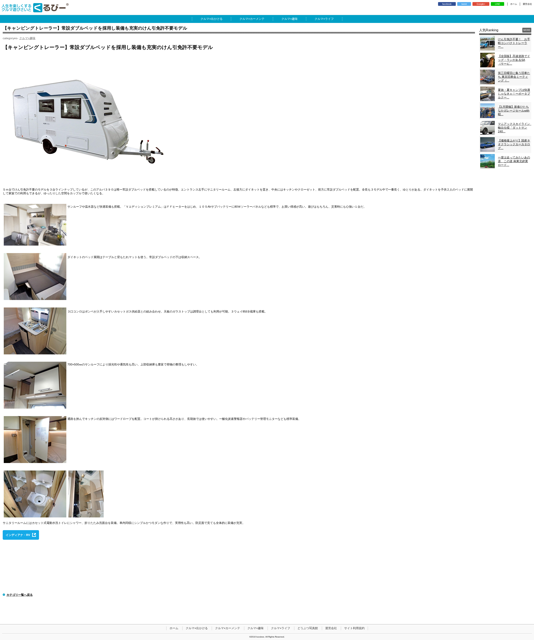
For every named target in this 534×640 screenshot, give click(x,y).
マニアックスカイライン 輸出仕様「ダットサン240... (515, 127)
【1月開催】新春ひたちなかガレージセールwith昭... (513, 110)
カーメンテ (257, 18)
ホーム (513, 4)
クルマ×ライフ (280, 628)
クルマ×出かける (197, 628)
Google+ (481, 4)
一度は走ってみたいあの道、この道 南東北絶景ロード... (514, 161)
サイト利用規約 (354, 628)
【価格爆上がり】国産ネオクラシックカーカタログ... (514, 144)
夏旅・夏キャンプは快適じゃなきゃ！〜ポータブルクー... (514, 93)
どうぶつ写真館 (307, 628)
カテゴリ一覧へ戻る (19, 594)
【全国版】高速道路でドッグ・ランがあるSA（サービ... (514, 59)
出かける (217, 18)
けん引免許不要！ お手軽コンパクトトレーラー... (514, 43)
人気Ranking (488, 30)
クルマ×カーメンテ (227, 628)
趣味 (295, 18)
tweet (464, 4)
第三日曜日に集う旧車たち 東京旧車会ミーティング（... (514, 76)
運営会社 (527, 4)
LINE (497, 4)
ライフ (329, 18)
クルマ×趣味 (27, 38)
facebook (447, 4)
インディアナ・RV (18, 535)
